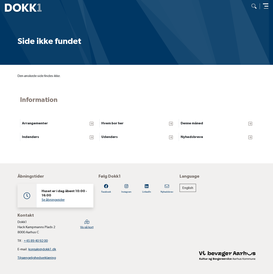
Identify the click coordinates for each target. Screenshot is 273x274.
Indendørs (30, 137)
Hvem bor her (112, 123)
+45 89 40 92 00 (36, 241)
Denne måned (192, 123)
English (187, 188)
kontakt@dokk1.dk (42, 249)
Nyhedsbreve (192, 137)
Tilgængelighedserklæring (36, 258)
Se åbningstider (53, 200)
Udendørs (109, 137)
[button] (265, 6)
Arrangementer (35, 123)
